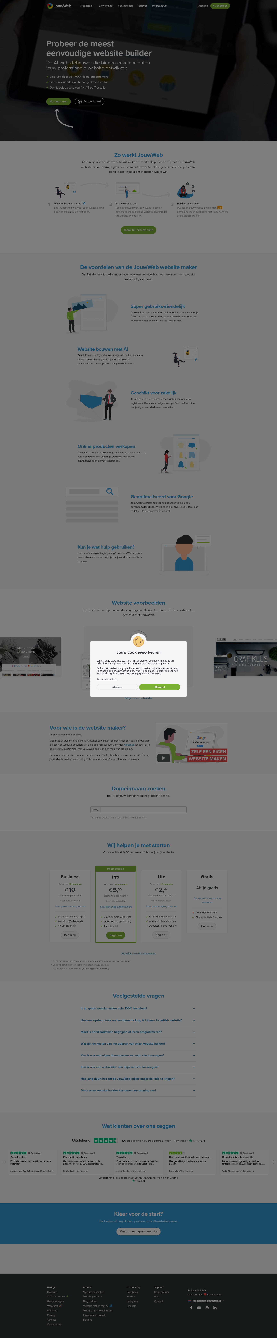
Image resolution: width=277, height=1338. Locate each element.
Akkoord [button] (159, 687)
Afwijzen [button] (117, 687)
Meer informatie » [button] (107, 679)
